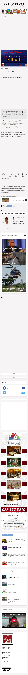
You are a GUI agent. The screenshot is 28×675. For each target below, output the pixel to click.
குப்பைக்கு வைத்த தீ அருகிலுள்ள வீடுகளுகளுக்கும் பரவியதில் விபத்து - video (16, 601)
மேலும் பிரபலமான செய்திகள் (9, 196)
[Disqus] (14, 320)
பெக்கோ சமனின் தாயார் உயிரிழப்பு (15, 547)
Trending (6, 68)
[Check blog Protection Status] (6, 671)
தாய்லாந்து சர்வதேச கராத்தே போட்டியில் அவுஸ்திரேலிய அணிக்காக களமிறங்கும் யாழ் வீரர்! (16, 555)
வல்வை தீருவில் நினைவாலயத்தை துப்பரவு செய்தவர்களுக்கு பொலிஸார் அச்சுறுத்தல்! (13, 289)
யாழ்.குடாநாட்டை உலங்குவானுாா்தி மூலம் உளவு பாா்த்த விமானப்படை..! (13, 275)
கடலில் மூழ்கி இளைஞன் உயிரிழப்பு (10, 127)
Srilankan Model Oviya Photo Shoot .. (16, 577)
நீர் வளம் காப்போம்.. (12, 584)
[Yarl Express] (14, 7)
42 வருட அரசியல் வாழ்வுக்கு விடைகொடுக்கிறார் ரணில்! (10, 262)
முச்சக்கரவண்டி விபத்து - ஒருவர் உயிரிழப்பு (12, 121)
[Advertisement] (14, 34)
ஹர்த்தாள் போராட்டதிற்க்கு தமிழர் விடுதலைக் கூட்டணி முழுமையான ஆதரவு (12, 123)
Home (2, 68)
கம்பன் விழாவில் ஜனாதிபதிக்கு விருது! (17, 200)
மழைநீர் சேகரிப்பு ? (12, 592)
